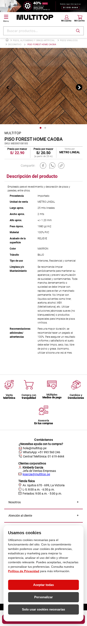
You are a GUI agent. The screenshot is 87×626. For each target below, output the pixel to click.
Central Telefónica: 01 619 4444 (43, 456)
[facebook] (43, 165)
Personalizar (43, 597)
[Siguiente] (79, 87)
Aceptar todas (43, 585)
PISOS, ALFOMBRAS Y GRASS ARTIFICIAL (34, 40)
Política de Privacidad (23, 571)
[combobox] (43, 30)
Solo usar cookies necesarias (43, 609)
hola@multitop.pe (34, 448)
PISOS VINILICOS (68, 40)
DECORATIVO (15, 44)
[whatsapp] (52, 165)
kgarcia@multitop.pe (36, 474)
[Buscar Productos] (78, 31)
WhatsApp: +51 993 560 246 (41, 452)
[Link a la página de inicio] (7, 40)
